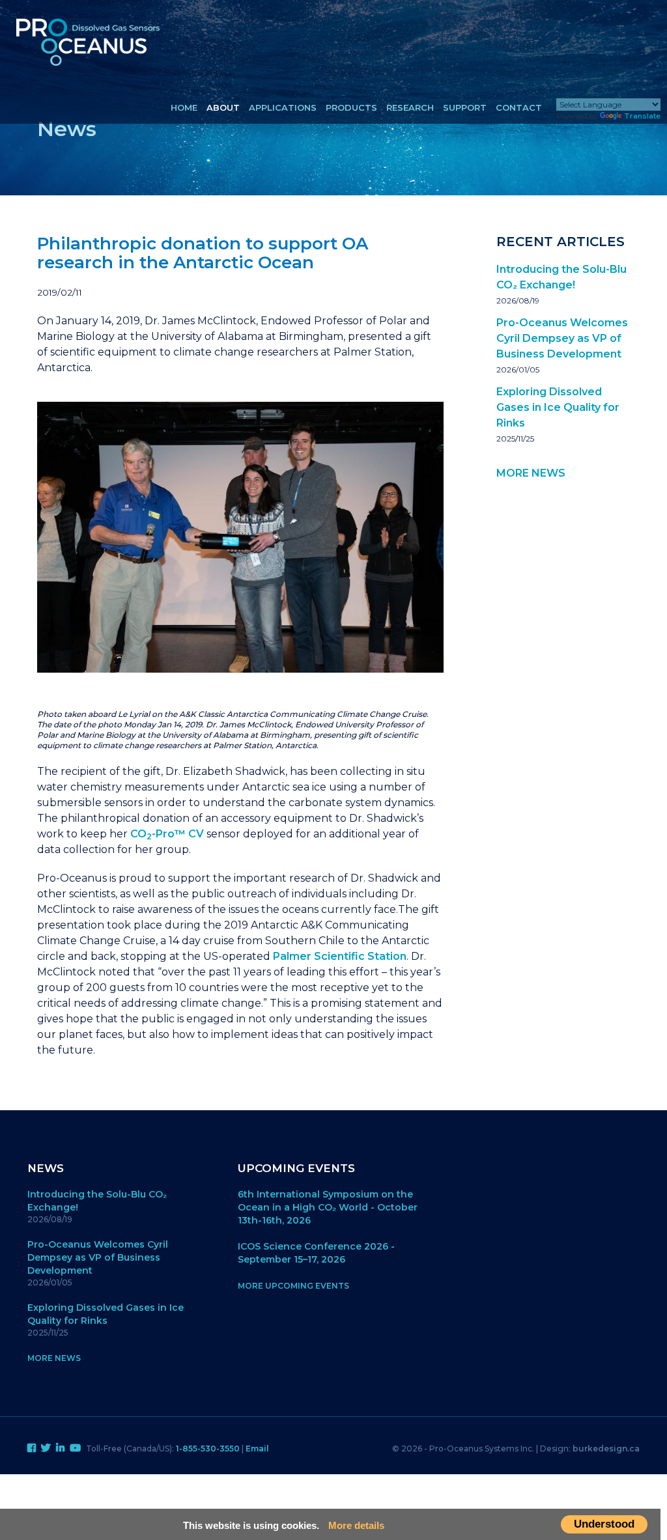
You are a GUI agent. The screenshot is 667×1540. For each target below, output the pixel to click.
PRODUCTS (351, 107)
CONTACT (519, 107)
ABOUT (223, 107)
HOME (184, 107)
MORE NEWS (530, 473)
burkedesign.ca (606, 1448)
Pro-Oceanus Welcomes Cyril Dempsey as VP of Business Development (562, 338)
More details (356, 1525)
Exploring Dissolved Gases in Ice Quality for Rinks (557, 407)
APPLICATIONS (283, 107)
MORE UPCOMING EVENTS (293, 1286)
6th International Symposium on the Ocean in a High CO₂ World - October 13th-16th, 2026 (328, 1207)
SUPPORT (465, 107)
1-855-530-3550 (208, 1448)
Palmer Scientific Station (339, 956)
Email (257, 1448)
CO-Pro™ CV (167, 834)
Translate (642, 115)
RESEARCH (410, 107)
